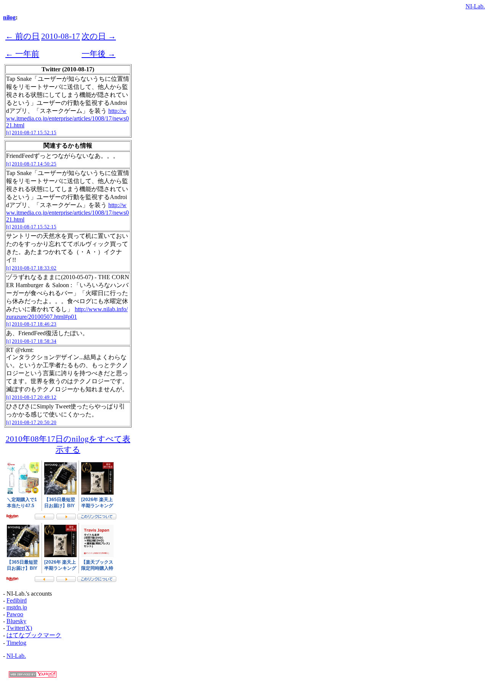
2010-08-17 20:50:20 (34, 422)
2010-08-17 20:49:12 (34, 397)
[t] (8, 132)
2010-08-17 (60, 36)
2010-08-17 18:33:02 (34, 268)
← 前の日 (22, 36)
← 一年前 (22, 53)
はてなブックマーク (33, 635)
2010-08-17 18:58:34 (34, 341)
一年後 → (99, 53)
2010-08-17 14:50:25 (34, 164)
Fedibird (16, 600)
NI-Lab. (475, 6)
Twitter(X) (19, 628)
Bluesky (16, 621)
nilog (9, 17)
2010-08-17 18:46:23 (34, 324)
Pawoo (14, 614)
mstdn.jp (16, 607)
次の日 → (99, 36)
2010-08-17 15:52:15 (34, 132)
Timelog (16, 643)
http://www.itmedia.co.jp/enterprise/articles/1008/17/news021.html (67, 118)
